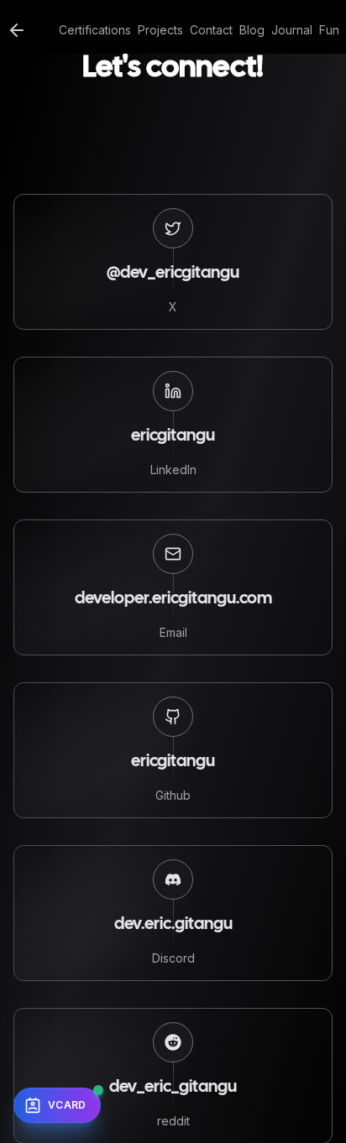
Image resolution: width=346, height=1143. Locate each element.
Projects (160, 30)
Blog (252, 30)
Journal (291, 30)
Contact (211, 30)
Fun (329, 30)
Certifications (95, 30)
